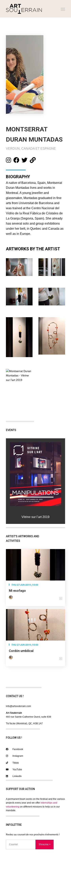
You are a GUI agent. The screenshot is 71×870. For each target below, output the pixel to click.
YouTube (17, 769)
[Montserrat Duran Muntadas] (11, 597)
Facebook (17, 749)
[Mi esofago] (35, 565)
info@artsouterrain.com (18, 706)
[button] (35, 598)
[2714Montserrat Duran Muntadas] (35, 474)
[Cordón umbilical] (35, 625)
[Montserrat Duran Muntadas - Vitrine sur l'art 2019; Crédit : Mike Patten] (19, 375)
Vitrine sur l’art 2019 (35, 517)
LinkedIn (17, 776)
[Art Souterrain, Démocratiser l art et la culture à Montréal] (24, 9)
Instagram (17, 756)
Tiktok (15, 762)
